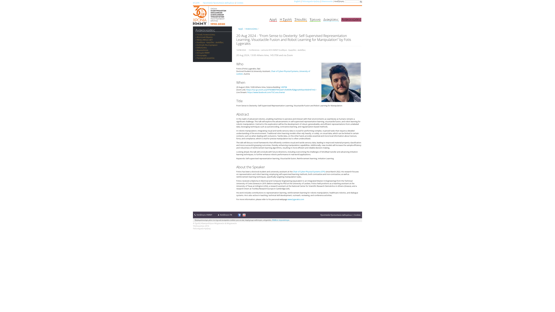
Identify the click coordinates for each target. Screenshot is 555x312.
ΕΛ (194, 2)
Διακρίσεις (330, 19)
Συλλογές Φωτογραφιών (207, 45)
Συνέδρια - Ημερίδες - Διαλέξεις (210, 42)
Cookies (239, 2)
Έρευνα (315, 19)
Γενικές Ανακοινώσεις (206, 34)
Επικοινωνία (327, 1)
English (297, 1)
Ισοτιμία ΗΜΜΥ (203, 52)
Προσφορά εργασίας (205, 58)
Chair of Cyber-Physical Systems (284, 71)
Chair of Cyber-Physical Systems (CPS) (309, 171)
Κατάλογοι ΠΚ (226, 214)
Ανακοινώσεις (351, 19)
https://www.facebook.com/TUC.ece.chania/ (266, 92)
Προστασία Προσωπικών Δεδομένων (219, 2)
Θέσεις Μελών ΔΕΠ (205, 39)
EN (198, 2)
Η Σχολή (286, 19)
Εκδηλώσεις (202, 47)
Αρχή (273, 19)
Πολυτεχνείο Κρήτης (311, 1)
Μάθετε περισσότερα (280, 220)
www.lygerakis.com (296, 199)
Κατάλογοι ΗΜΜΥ (204, 214)
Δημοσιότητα (202, 50)
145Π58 (284, 87)
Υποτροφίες (202, 55)
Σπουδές (301, 19)
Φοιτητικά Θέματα (204, 37)
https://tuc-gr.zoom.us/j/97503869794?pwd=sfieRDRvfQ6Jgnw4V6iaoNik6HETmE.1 (281, 89)
